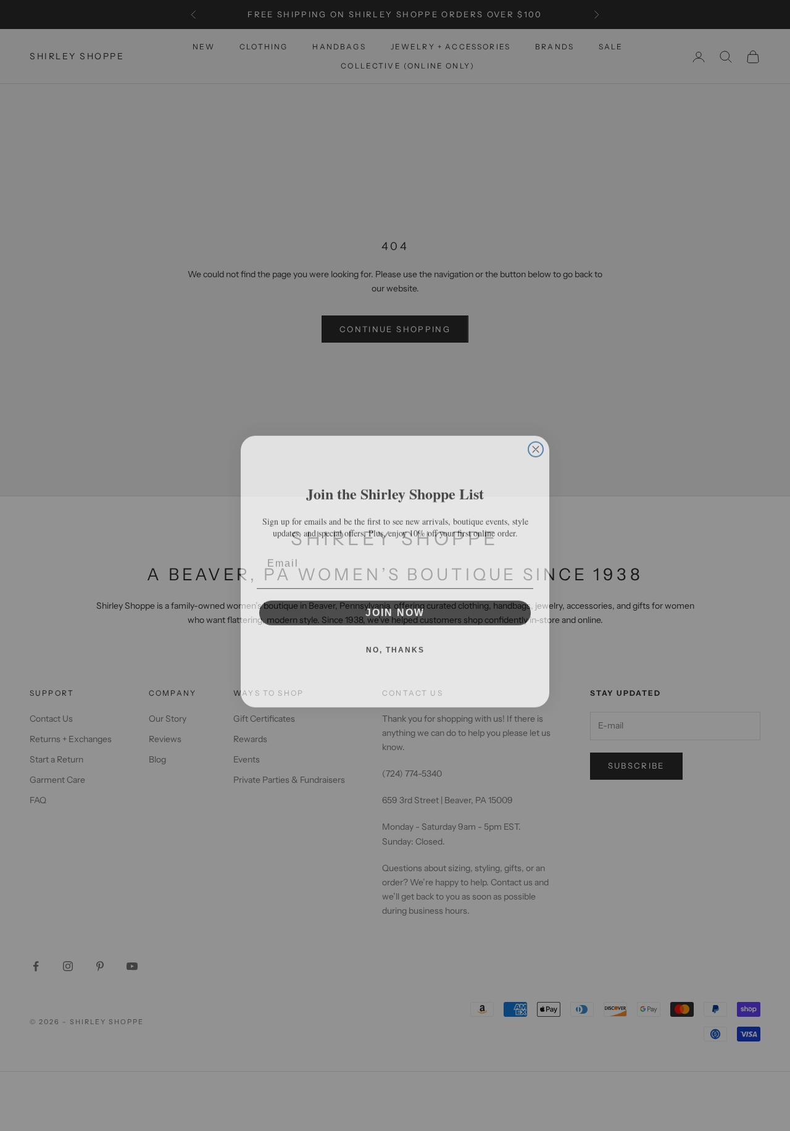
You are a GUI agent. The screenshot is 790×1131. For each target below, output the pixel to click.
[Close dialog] (535, 443)
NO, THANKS (395, 644)
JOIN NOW (395, 606)
